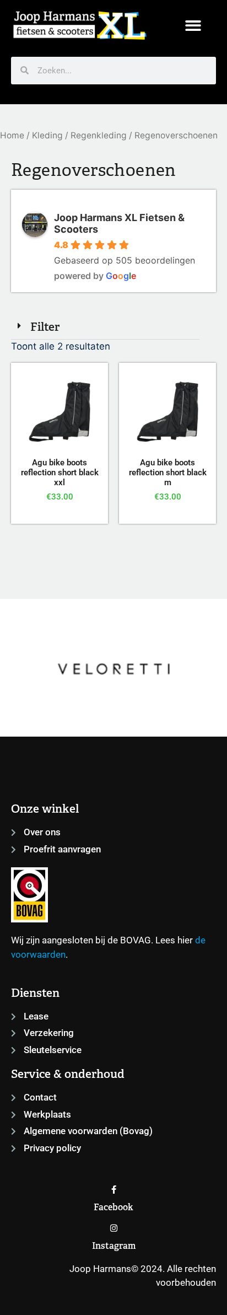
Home (12, 135)
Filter (45, 326)
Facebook (113, 1207)
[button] (193, 26)
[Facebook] (114, 1189)
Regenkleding (99, 135)
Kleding (47, 135)
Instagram (114, 1246)
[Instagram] (114, 1228)
